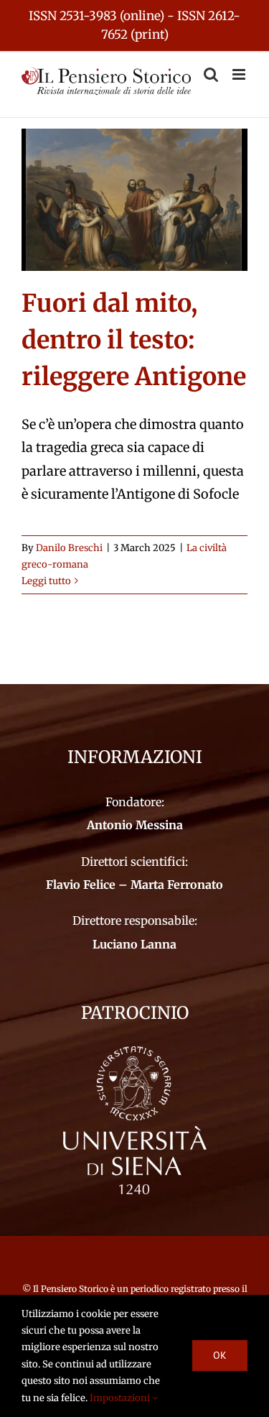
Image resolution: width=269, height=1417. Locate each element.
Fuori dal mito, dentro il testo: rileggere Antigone (134, 340)
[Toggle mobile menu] (239, 74)
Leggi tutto (46, 581)
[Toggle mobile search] (211, 74)
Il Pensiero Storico (71, 1288)
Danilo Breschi (69, 548)
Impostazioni (121, 1398)
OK (220, 1355)
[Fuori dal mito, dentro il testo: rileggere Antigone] (134, 200)
